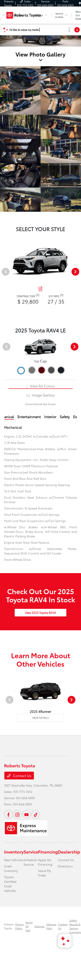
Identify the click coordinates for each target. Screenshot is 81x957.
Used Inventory (11, 868)
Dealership (69, 852)
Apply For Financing (45, 862)
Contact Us (21, 775)
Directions (65, 866)
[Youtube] (26, 814)
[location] (80, 3)
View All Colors (42, 385)
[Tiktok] (35, 814)
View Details (40, 717)
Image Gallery (42, 394)
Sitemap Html (51, 926)
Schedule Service (30, 862)
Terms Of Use (29, 926)
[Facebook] (8, 814)
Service (31, 852)
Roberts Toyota (9, 926)
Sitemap (39, 926)
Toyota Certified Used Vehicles (10, 884)
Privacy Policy (19, 926)
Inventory (14, 852)
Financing (48, 852)
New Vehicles (14, 860)
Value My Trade (44, 872)
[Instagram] (17, 814)
